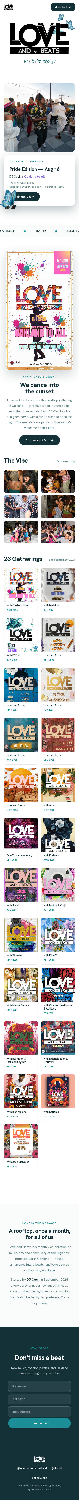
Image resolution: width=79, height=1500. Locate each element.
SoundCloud (39, 1478)
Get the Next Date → (39, 440)
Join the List (63, 7)
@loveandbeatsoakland (32, 1468)
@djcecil (57, 1468)
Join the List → (24, 196)
